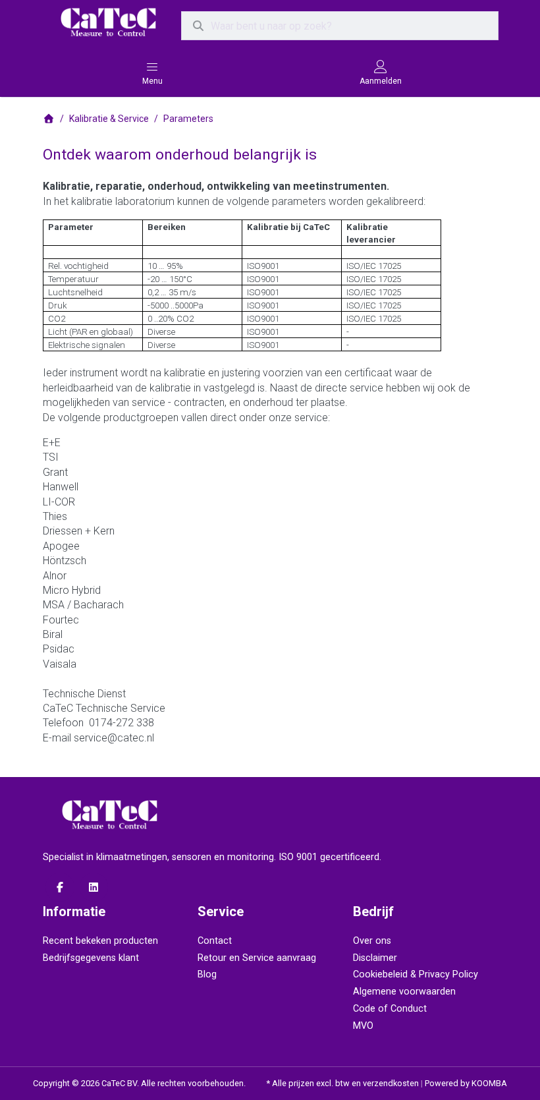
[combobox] (340, 25)
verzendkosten (391, 1083)
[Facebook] (59, 887)
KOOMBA (489, 1083)
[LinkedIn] (94, 887)
